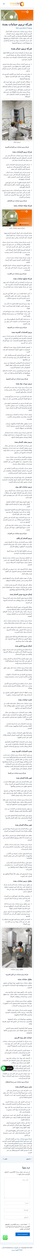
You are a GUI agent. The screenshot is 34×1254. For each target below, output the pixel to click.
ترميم (26, 1139)
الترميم (17, 1141)
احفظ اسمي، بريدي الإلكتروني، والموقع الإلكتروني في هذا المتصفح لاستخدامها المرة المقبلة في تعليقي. (17, 1227)
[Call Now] (3, 1068)
